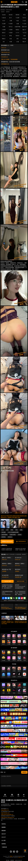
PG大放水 (24, 23)
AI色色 (10, 38)
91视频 (10, 41)
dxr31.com (17, 565)
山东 (3, 529)
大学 (7, 529)
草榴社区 (3, 38)
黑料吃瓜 (10, 537)
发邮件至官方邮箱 (20, 581)
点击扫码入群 (18, 577)
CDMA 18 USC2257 (18, 860)
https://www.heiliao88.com (7, 814)
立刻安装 (4, 571)
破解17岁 (24, 29)
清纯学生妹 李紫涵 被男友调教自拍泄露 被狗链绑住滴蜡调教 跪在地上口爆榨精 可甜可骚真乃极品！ (14, 516)
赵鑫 (12, 529)
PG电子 (3, 20)
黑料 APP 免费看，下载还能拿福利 (9, 59)
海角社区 (3, 32)
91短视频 (10, 32)
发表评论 (24, 772)
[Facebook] (6, 598)
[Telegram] (8, 598)
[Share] (3, 598)
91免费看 (4, 29)
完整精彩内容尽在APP (7, 541)
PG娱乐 (17, 20)
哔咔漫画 (24, 38)
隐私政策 (12, 860)
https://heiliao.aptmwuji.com (7, 817)
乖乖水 (24, 14)
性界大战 (10, 26)
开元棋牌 (17, 17)
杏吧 (4, 41)
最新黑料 (8, 11)
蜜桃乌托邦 (24, 26)
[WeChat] (11, 598)
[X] (14, 598)
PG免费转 (11, 23)
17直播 (10, 20)
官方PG (10, 17)
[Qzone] (19, 598)
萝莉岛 (10, 35)
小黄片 (17, 38)
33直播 (3, 26)
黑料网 (19, 534)
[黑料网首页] (14, 2)
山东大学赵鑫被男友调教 (13, 532)
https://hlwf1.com (5, 810)
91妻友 (24, 35)
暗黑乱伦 (17, 29)
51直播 (17, 23)
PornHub (3, 35)
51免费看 (10, 29)
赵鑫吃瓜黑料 (12, 534)
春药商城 (17, 14)
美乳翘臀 (3, 532)
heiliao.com (17, 559)
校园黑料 (2, 11)
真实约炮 (10, 14)
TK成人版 (24, 32)
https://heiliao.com (5, 52)
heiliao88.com (4, 56)
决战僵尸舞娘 (17, 26)
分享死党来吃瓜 (22, 541)
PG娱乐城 (4, 17)
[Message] (24, 598)
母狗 (16, 529)
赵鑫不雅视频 (4, 534)
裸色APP (24, 41)
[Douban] (16, 598)
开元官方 (24, 20)
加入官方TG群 (7, 581)
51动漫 (17, 41)
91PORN (17, 32)
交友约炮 (3, 14)
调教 (21, 529)
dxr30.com (4, 565)
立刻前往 (17, 571)
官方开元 (24, 17)
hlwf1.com (3, 47)
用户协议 (7, 860)
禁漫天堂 (17, 35)
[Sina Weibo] (22, 598)
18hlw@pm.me (5, 64)
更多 (25, 613)
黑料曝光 (3, 537)
